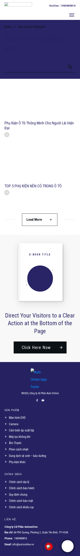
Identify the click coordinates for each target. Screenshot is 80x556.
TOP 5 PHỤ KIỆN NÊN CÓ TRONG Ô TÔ (33, 186)
